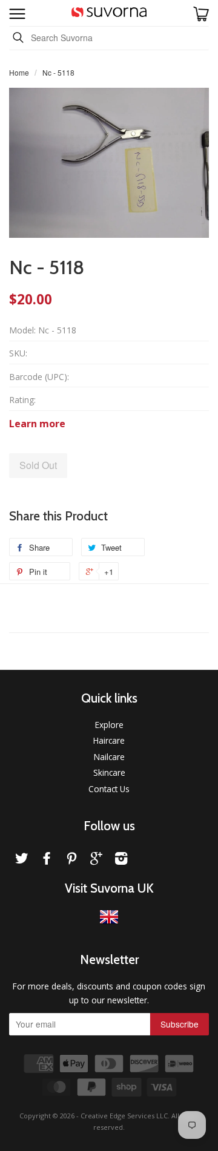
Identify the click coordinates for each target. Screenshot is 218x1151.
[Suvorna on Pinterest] (71, 860)
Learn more (37, 423)
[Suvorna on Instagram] (121, 860)
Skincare (109, 772)
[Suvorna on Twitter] (21, 860)
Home (19, 72)
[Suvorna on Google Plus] (96, 860)
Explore (109, 724)
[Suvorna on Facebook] (46, 860)
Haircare (109, 740)
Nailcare (109, 756)
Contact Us (109, 789)
